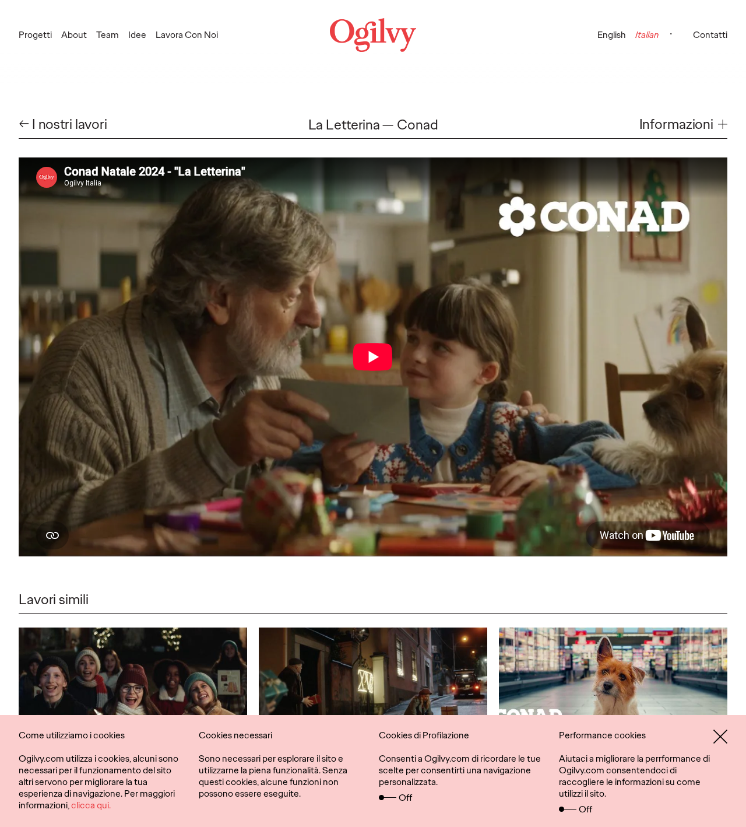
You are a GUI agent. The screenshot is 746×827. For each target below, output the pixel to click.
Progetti (35, 35)
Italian (647, 35)
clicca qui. (91, 805)
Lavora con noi (187, 35)
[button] (683, 124)
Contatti (710, 35)
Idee (137, 35)
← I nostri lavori (63, 124)
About (74, 35)
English (611, 35)
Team (107, 35)
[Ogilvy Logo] (373, 35)
